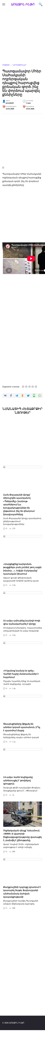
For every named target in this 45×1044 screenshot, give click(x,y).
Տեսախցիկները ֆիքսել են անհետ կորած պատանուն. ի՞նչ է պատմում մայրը (21, 727)
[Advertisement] (22, 38)
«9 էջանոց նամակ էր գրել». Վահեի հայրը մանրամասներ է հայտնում (21, 673)
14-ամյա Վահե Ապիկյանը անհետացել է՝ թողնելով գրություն (18, 780)
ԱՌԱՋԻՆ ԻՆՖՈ (22, 4)
